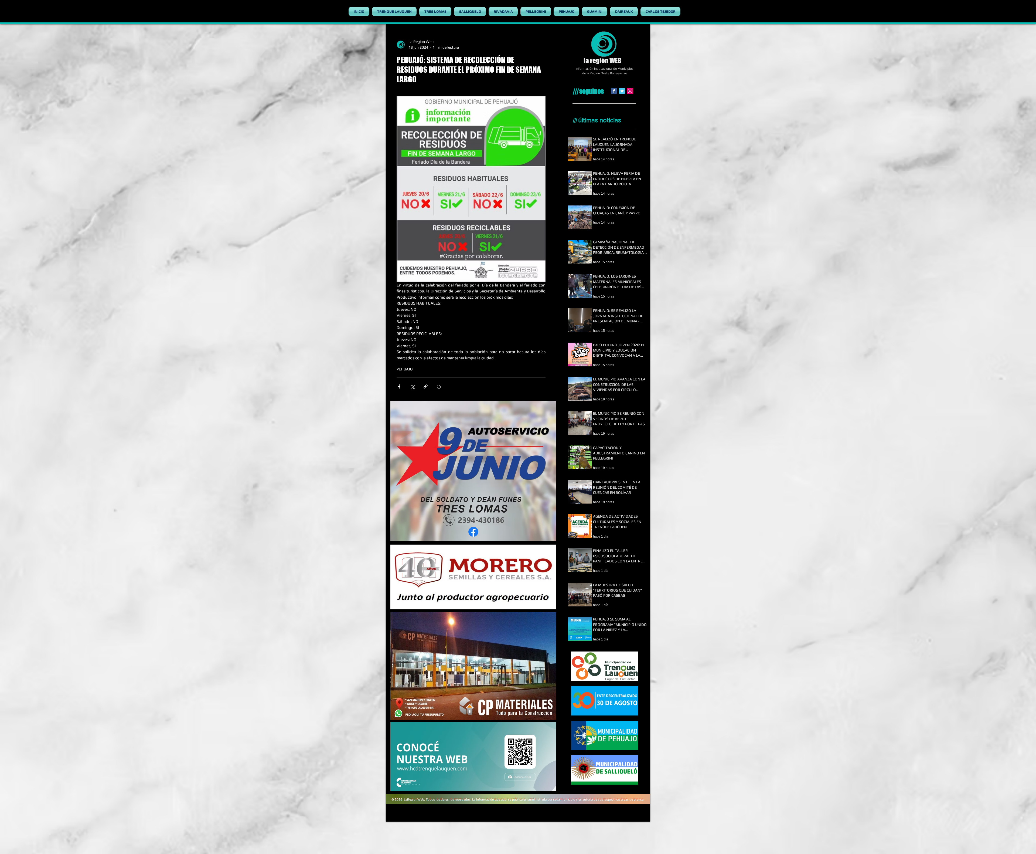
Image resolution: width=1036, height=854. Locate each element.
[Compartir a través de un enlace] (425, 386)
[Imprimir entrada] (438, 386)
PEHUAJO (405, 369)
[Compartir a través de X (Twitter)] (412, 386)
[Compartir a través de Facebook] (399, 386)
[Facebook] (614, 91)
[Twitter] (622, 91)
